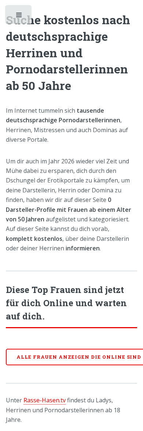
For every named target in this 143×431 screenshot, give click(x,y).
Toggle (19, 16)
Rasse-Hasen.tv (44, 400)
